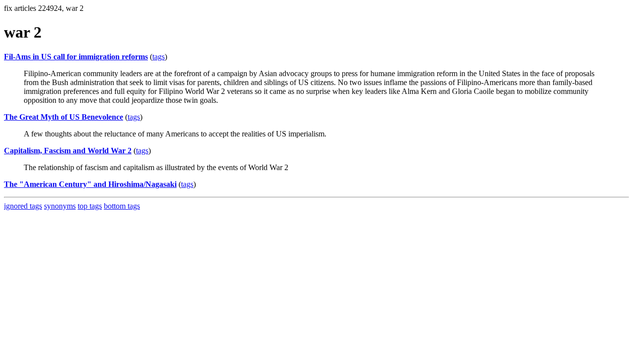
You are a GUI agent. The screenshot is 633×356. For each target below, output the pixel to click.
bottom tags (122, 206)
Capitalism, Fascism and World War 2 (68, 150)
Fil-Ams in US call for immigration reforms (76, 56)
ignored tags (23, 206)
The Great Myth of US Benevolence (63, 117)
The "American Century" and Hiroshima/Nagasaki (90, 184)
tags (158, 56)
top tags (90, 206)
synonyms (60, 206)
